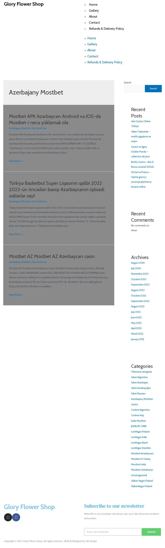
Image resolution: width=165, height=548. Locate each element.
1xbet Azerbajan (139, 382)
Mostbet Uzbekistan (142, 469)
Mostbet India (138, 464)
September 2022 (140, 301)
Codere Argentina (140, 409)
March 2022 (137, 333)
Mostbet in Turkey (140, 459)
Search (127, 82)
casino (134, 404)
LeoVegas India (139, 437)
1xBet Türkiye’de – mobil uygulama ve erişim (141, 136)
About (93, 16)
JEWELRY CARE (139, 426)
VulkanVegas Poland (141, 486)
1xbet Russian (138, 393)
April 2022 (136, 328)
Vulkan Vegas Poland (142, 480)
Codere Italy (137, 415)
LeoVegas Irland (139, 442)
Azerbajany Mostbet (20, 128)
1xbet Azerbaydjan (141, 388)
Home (93, 4)
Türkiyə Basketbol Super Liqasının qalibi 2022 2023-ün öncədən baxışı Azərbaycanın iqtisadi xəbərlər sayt (56, 189)
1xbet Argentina (139, 377)
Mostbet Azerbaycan (142, 453)
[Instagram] (8, 517)
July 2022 (136, 312)
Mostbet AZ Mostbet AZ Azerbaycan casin (52, 256)
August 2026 (138, 262)
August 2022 (138, 306)
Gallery (94, 10)
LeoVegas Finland (140, 431)
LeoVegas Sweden (141, 448)
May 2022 (136, 322)
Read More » (16, 161)
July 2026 (136, 268)
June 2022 (136, 317)
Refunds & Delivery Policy (106, 29)
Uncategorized (139, 475)
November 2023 (139, 273)
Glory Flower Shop (24, 4)
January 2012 (137, 339)
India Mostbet (138, 420)
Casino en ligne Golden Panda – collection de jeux (140, 151)
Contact (94, 22)
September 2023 (140, 284)
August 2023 (138, 290)
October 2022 (138, 295)
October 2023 (138, 279)
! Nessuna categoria (141, 371)
